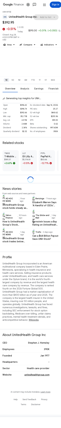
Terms (23, 404)
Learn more (45, 392)
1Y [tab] (40, 80)
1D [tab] (6, 80)
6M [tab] (25, 80)
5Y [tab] (46, 80)
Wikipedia (34, 320)
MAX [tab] (53, 80)
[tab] (10, 88)
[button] (44, 5)
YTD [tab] (33, 80)
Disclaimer (35, 404)
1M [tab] (19, 80)
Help (16, 399)
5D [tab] (13, 80)
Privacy (44, 399)
